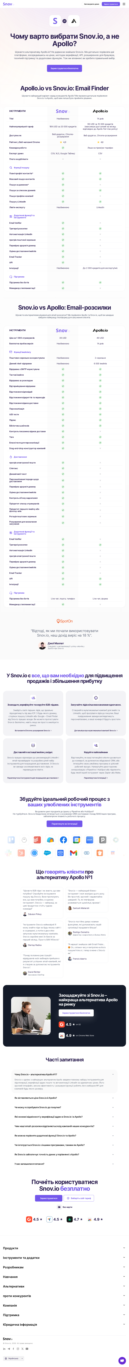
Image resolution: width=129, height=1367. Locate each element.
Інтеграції (14, 268)
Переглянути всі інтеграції (64, 824)
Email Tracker (15, 257)
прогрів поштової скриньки (22, 240)
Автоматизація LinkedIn (20, 234)
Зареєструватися (111, 4)
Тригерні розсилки (18, 229)
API (10, 262)
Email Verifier (15, 223)
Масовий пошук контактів (22, 179)
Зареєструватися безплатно (64, 68)
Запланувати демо (91, 4)
